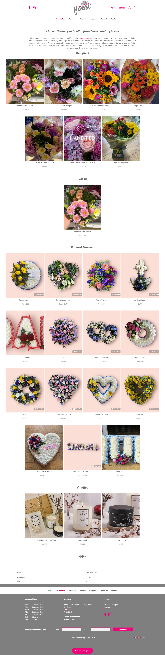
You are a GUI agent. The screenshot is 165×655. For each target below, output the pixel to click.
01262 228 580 (119, 8)
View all (20, 573)
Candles (88, 577)
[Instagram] (34, 8)
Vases (19, 582)
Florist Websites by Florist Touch (82, 637)
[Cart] (136, 8)
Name (57, 629)
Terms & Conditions (72, 616)
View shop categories (83, 650)
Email (86, 629)
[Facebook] (30, 8)
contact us (85, 38)
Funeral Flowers (91, 573)
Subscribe (123, 629)
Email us (107, 607)
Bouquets (21, 577)
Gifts (86, 582)
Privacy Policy (69, 619)
